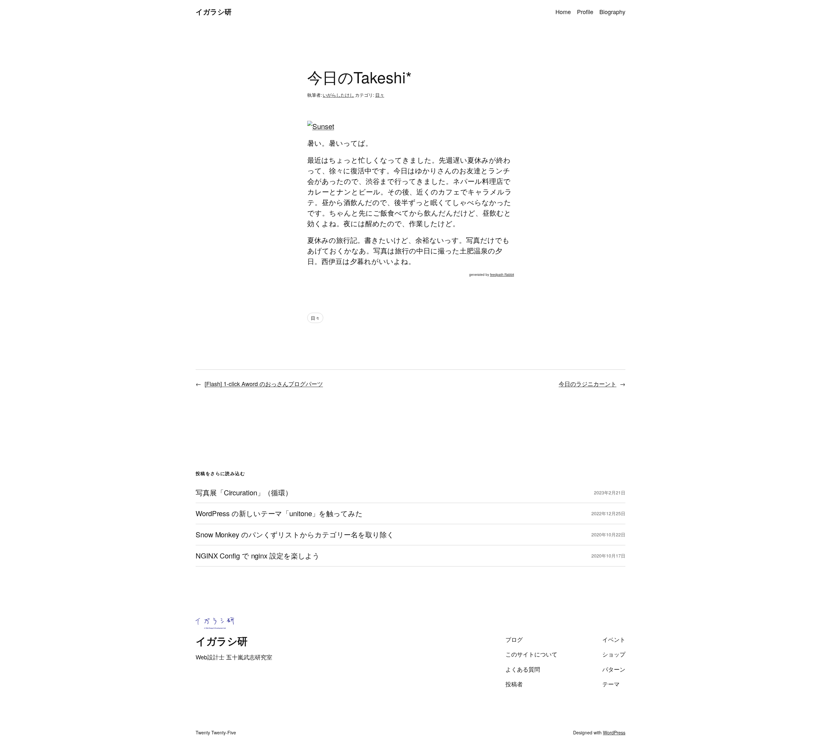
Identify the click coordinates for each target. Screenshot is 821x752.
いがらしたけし (338, 95)
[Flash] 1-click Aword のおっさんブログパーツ (264, 383)
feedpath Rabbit (502, 274)
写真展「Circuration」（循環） (244, 493)
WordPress (614, 732)
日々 (379, 95)
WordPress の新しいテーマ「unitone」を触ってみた (279, 513)
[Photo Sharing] (320, 126)
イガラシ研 (214, 11)
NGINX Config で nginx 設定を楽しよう (258, 556)
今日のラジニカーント (587, 383)
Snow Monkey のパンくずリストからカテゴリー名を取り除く (295, 535)
